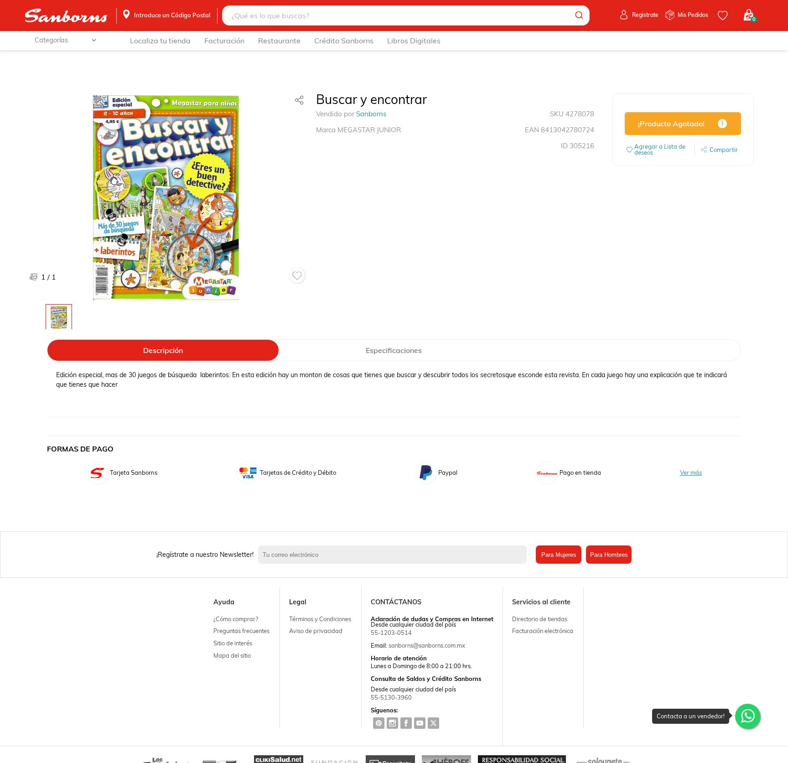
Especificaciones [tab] (394, 350)
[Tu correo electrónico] (395, 554)
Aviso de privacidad (315, 630)
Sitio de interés (232, 643)
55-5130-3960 (391, 697)
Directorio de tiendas (539, 619)
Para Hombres (609, 554)
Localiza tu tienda (160, 40)
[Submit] (578, 15)
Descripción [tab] (163, 350)
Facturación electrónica (542, 630)
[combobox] (406, 15)
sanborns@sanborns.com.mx (427, 645)
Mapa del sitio (232, 655)
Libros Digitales (414, 40)
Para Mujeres (558, 554)
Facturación (224, 40)
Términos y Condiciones (320, 619)
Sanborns (371, 113)
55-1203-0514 (391, 632)
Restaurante (279, 40)
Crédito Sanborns (343, 40)
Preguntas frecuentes (241, 630)
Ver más (691, 473)
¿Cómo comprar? (235, 619)
